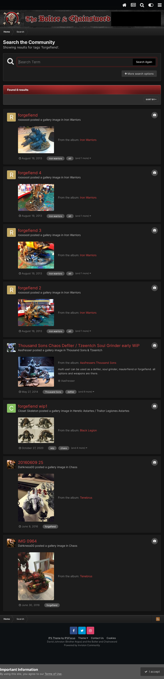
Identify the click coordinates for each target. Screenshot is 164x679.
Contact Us (97, 638)
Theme (82, 638)
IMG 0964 (27, 541)
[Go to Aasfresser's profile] (11, 347)
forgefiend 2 (29, 288)
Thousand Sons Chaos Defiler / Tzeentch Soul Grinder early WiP (79, 345)
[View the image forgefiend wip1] (36, 430)
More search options (140, 73)
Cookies (111, 638)
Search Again (144, 61)
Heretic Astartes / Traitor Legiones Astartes (101, 410)
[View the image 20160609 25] (36, 498)
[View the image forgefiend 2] (36, 312)
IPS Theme (54, 638)
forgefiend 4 (29, 172)
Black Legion (88, 430)
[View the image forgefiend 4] (36, 197)
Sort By (150, 99)
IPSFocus (70, 638)
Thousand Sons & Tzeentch (84, 350)
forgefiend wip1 (32, 406)
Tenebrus (86, 497)
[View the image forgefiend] (36, 139)
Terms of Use (53, 673)
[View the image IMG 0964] (36, 576)
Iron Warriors (72, 119)
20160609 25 (30, 462)
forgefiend (28, 115)
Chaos (73, 467)
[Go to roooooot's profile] (11, 117)
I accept (153, 671)
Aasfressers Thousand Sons (98, 362)
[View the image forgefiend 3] (36, 255)
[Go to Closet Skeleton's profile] (11, 408)
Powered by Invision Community (82, 645)
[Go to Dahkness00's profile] (11, 464)
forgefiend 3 (29, 230)
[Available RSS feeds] (158, 619)
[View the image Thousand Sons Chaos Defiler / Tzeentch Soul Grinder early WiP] (36, 372)
